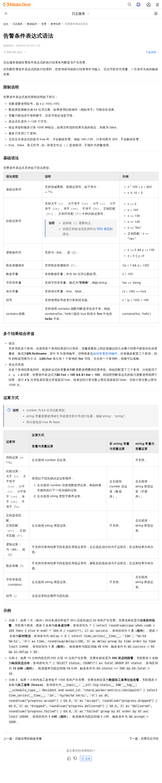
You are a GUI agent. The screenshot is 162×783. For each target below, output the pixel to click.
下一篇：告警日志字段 (144, 738)
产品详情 (151, 52)
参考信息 (56, 23)
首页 (5, 24)
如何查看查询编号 (105, 353)
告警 (43, 23)
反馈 (87, 758)
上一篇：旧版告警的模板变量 (22, 738)
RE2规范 (103, 229)
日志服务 (18, 23)
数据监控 (32, 23)
